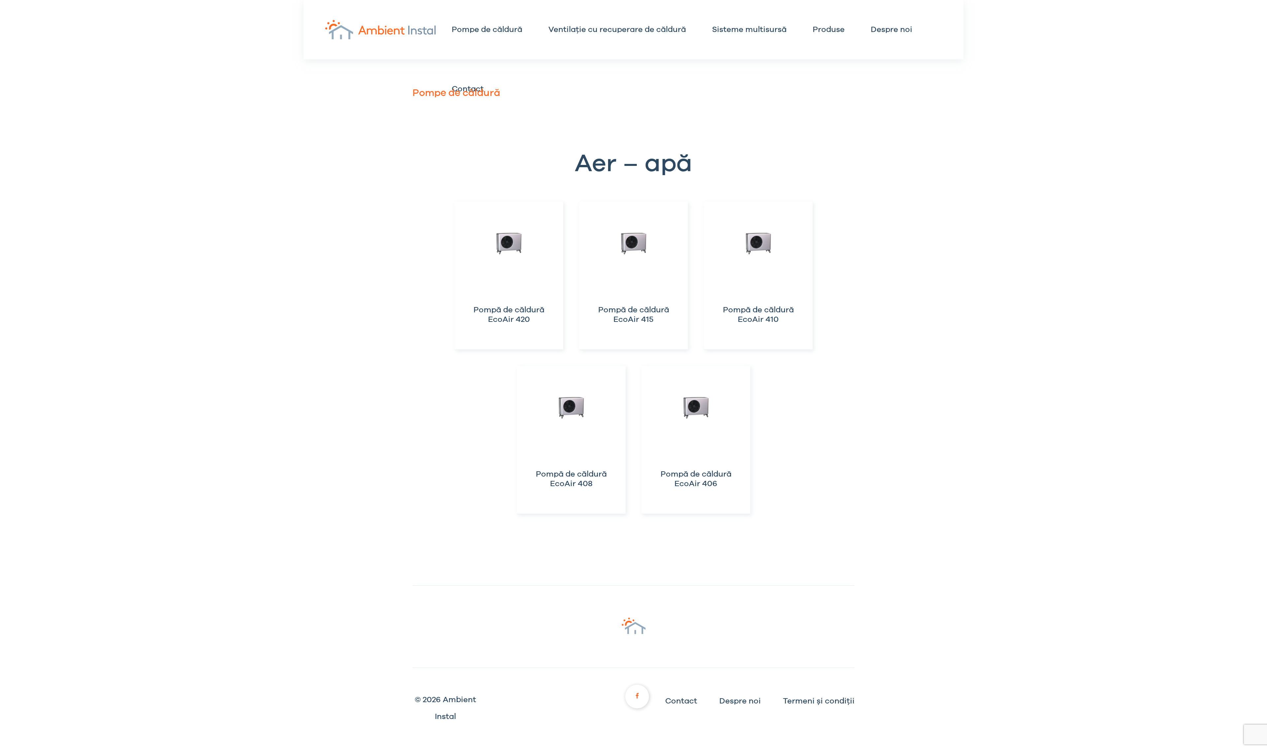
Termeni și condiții (819, 701)
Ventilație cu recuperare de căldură (617, 30)
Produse (829, 30)
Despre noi (891, 30)
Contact (681, 701)
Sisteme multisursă (749, 30)
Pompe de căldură (487, 30)
